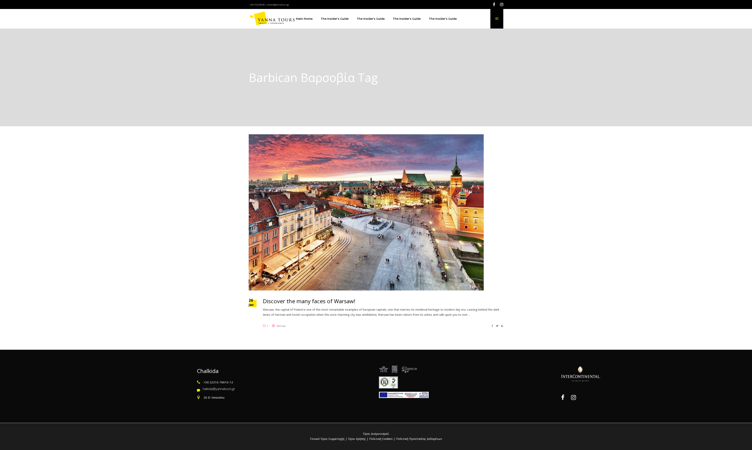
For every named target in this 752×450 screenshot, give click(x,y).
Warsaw (281, 326)
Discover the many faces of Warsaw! (309, 301)
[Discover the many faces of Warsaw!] (366, 212)
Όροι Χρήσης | (358, 439)
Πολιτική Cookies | (381, 439)
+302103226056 (257, 4)
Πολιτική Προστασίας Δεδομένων (418, 439)
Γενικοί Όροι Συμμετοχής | (329, 439)
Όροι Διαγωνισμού (376, 434)
